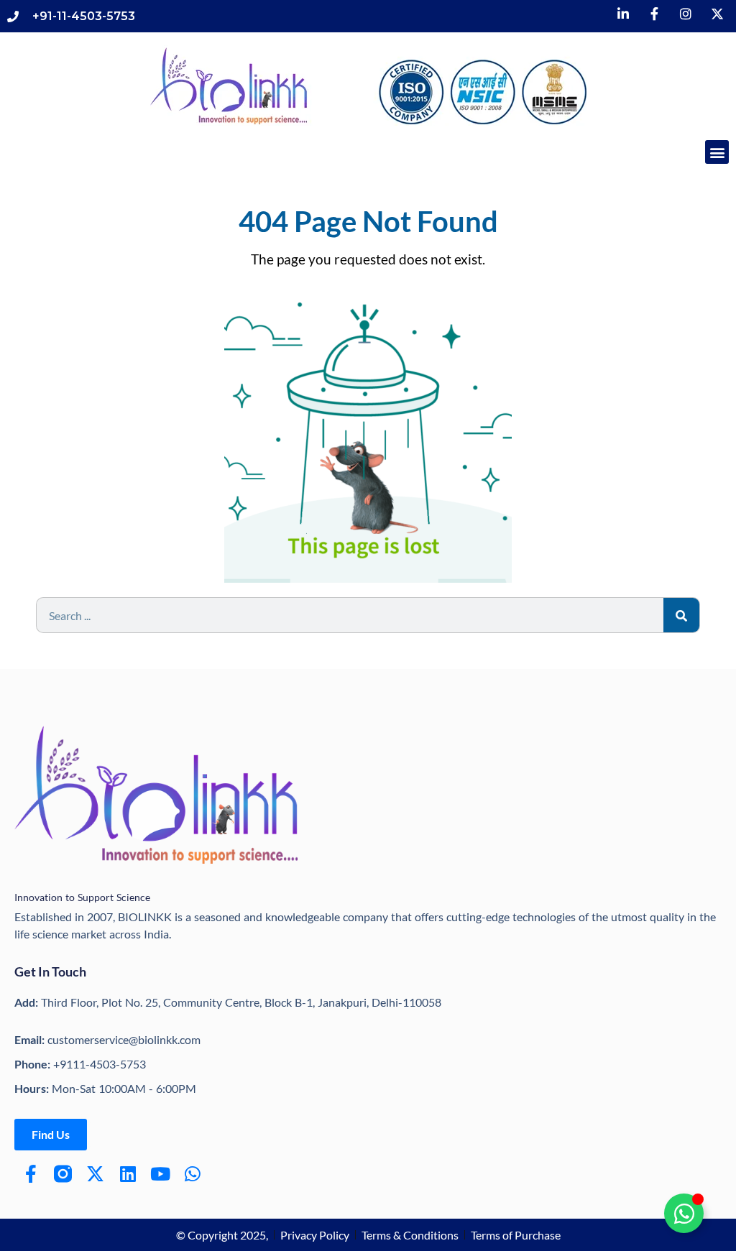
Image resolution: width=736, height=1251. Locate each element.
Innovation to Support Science (82, 897)
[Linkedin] (128, 1174)
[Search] (681, 615)
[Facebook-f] (31, 1174)
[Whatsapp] (192, 1174)
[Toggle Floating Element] (684, 1213)
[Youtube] (160, 1174)
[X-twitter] (95, 1174)
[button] (717, 152)
